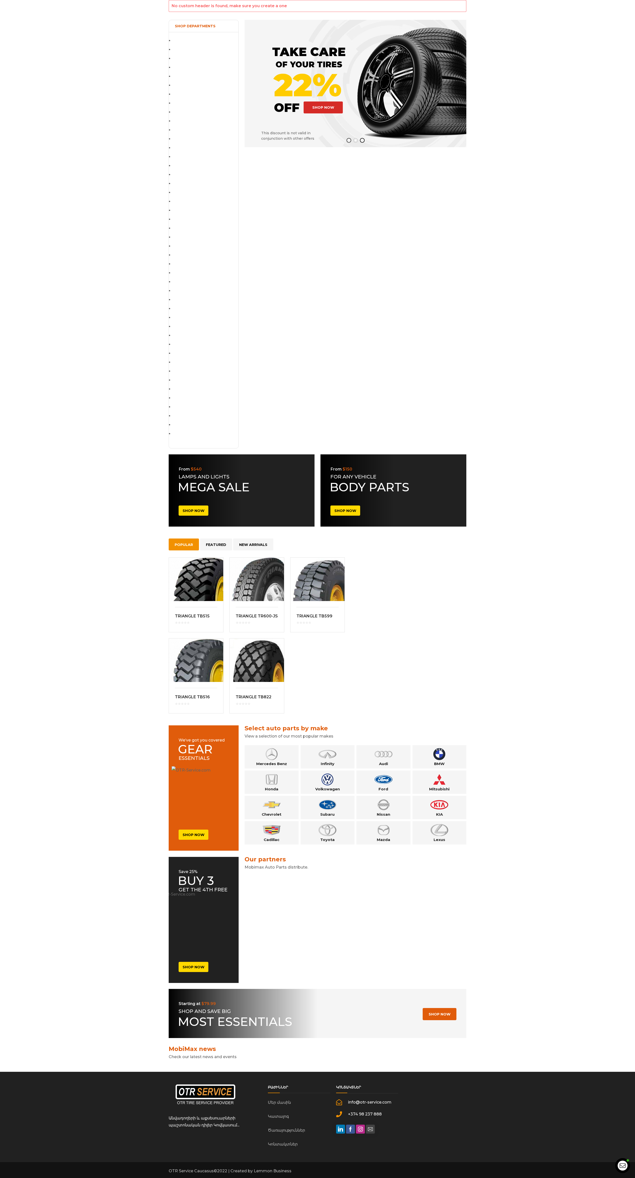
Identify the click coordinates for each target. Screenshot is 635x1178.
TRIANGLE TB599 (314, 616)
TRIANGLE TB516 (192, 697)
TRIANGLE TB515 (192, 616)
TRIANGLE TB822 (253, 697)
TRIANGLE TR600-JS (257, 616)
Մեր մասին (279, 1102)
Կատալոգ (278, 1116)
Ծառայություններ (286, 1130)
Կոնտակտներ (283, 1144)
